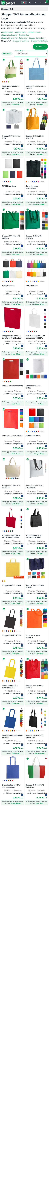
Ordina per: (19, 50)
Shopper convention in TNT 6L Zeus (35, 736)
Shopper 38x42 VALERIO (11, 635)
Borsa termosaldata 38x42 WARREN (12, 736)
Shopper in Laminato (21, 41)
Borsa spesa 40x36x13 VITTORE (10, 87)
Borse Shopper (7, 32)
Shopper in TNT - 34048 (11, 585)
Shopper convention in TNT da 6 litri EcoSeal (11, 536)
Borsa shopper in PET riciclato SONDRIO (34, 536)
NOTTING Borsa (8, 285)
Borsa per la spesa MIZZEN (12, 435)
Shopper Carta (20, 32)
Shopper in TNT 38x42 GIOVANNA (34, 486)
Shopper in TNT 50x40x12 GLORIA (36, 87)
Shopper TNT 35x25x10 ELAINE (35, 586)
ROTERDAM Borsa (9, 186)
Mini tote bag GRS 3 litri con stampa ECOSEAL (35, 336)
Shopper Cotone (34, 32)
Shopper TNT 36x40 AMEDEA (33, 237)
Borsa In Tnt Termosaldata (12, 385)
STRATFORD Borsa (33, 435)
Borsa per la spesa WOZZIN (33, 636)
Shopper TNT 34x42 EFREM (33, 386)
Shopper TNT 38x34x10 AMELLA (11, 237)
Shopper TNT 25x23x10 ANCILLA (35, 137)
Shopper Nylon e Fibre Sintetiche (14, 38)
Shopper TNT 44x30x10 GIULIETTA (11, 486)
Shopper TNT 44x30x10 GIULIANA (35, 786)
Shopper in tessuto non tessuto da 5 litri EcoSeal (11, 336)
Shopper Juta (24, 35)
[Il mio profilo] (40, 2)
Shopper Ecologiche (9, 35)
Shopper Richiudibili (36, 38)
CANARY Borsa (32, 285)
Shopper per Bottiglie (39, 41)
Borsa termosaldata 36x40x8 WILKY (10, 686)
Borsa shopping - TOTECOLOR (32, 187)
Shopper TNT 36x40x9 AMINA (34, 686)
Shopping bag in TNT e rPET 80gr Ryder (11, 786)
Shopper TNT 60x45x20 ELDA (11, 137)
